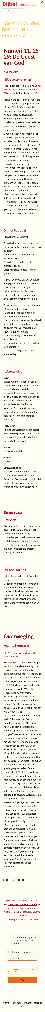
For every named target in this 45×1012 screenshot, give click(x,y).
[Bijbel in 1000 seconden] (18, 4)
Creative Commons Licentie (22, 904)
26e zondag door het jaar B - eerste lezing (22, 30)
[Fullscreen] (42, 2)
